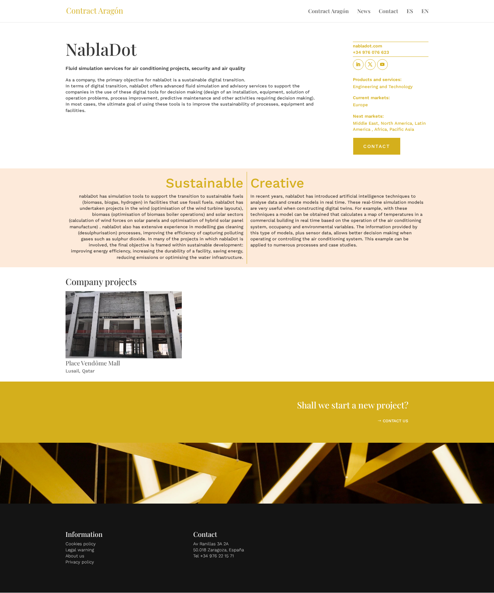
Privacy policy (80, 561)
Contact (388, 11)
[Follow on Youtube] (382, 65)
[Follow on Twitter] (370, 65)
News (363, 11)
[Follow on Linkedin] (358, 65)
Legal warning (80, 549)
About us (75, 555)
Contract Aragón (328, 11)
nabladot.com (367, 45)
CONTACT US (395, 421)
